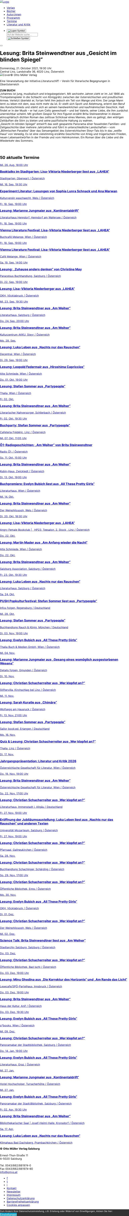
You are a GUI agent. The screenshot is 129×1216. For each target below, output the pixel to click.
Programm (13, 17)
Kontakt (11, 1188)
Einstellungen (8, 1214)
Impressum (13, 1195)
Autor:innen (14, 14)
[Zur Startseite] (4, 1)
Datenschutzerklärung (21, 1198)
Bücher (11, 11)
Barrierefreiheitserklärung (23, 1201)
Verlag (11, 7)
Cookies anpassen (18, 1205)
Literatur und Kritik (18, 24)
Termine (12, 21)
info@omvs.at (8, 1172)
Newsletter (13, 1191)
